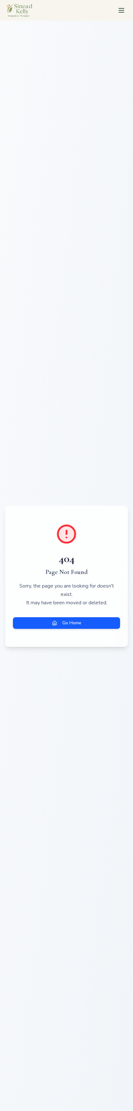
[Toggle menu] (121, 10)
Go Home (71, 623)
